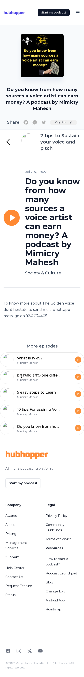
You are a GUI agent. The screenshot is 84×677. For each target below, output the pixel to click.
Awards (11, 516)
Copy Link (60, 122)
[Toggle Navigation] (77, 12)
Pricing (10, 534)
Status (10, 595)
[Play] (12, 218)
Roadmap (53, 609)
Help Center (14, 568)
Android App (55, 600)
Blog (49, 582)
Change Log (55, 591)
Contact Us (14, 577)
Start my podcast (53, 12)
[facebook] (25, 122)
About (10, 525)
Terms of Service (59, 539)
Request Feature (18, 586)
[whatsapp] (34, 122)
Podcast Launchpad (61, 573)
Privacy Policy (56, 516)
